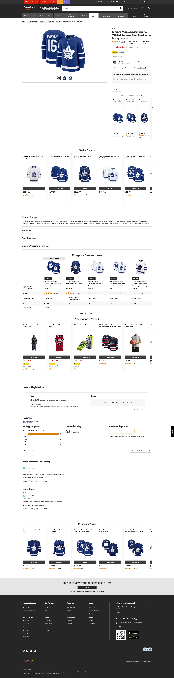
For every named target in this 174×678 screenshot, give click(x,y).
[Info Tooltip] (141, 48)
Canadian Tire (48, 607)
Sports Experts (48, 623)
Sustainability (70, 620)
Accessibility (92, 617)
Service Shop (25, 614)
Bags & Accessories (106, 15)
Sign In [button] (148, 2)
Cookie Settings (26, 636)
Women (26, 15)
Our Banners (48, 630)
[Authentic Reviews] (30, 421)
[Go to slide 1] (58, 78)
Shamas (25, 465)
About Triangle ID (71, 617)
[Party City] (66, 2)
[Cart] (149, 8)
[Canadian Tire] (44, 2)
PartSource (47, 617)
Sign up (119, 612)
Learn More (119, 627)
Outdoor (84, 15)
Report (45, 481)
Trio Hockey (47, 627)
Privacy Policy (92, 607)
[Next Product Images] (104, 54)
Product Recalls (26, 633)
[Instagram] (31, 651)
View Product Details (133, 42)
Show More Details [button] (86, 313)
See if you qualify (142, 68)
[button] (121, 8)
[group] (32, 363)
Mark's (46, 610)
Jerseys (58, 21)
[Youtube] (35, 651)
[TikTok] (27, 651)
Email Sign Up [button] (111, 2)
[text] (118, 136)
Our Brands (69, 610)
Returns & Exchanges (27, 617)
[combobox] (142, 450)
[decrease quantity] (113, 89)
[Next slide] (152, 107)
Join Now (102, 591)
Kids (41, 15)
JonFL (24, 492)
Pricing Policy (92, 620)
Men (34, 15)
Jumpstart (69, 623)
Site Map (91, 614)
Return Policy (92, 623)
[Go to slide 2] (64, 78)
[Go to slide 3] (71, 78)
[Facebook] (23, 651)
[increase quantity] (119, 89)
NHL (36, 21)
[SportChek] (53, 2)
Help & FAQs (25, 620)
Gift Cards (24, 627)
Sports (58, 15)
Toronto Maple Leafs (47, 21)
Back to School (146, 15)
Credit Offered (100, 2)
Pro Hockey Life (48, 620)
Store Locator (25, 623)
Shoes (49, 15)
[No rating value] (92, 293)
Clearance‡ (115, 52)
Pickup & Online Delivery (28, 610)
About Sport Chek (71, 607)
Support (120, 2)
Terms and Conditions (94, 610)
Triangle (46, 614)
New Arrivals (134, 15)
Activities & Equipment (70, 15)
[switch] (25, 287)
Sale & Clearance (121, 15)
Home (24, 21)
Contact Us (25, 630)
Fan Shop (93, 15)
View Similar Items (145, 42)
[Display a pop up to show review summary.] (149, 136)
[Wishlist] (142, 8)
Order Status (133, 8)
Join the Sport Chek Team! (73, 614)
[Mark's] (60, 2)
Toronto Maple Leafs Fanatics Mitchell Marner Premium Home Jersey (131, 35)
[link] (119, 42)
